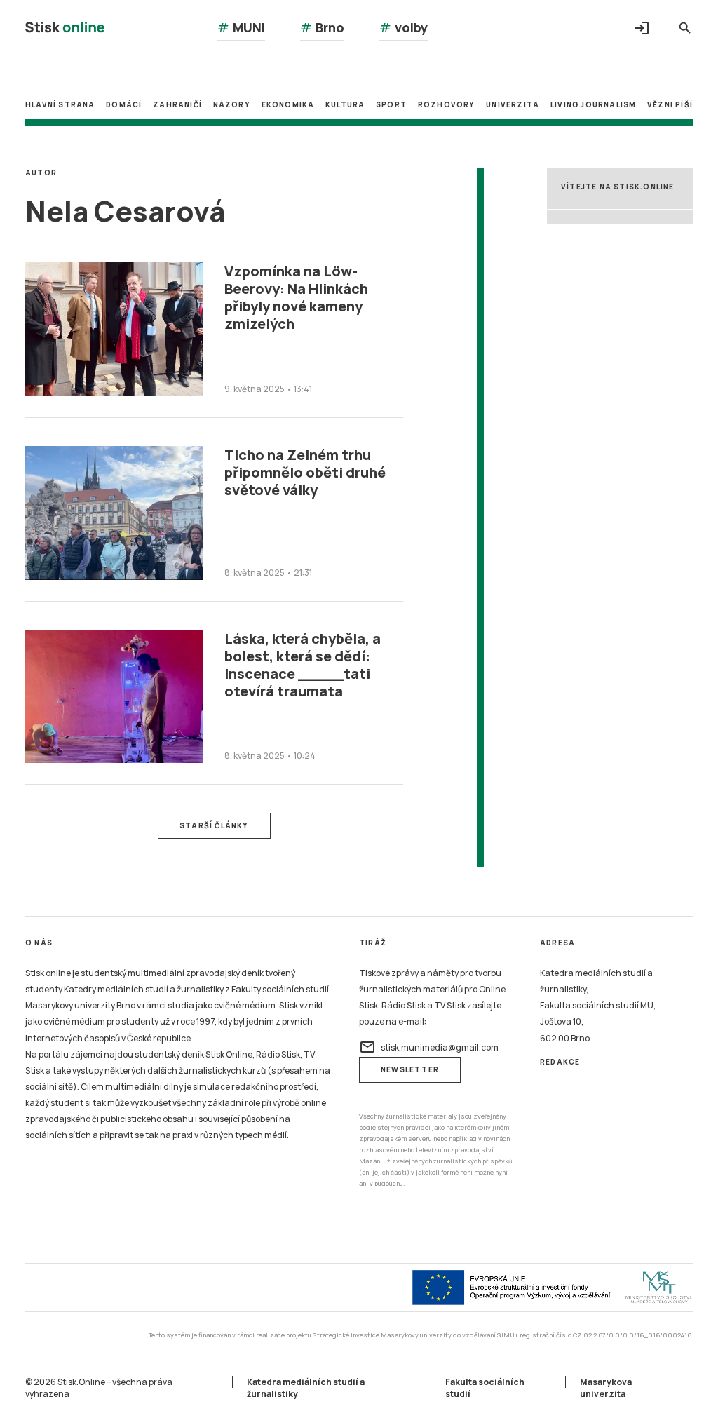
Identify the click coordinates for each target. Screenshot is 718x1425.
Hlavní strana (60, 104)
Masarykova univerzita (606, 1388)
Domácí (124, 104)
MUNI (241, 27)
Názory (231, 104)
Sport (391, 104)
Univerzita (512, 104)
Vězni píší (670, 104)
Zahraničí (177, 104)
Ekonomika (288, 104)
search (685, 28)
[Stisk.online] (64, 29)
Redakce (560, 1062)
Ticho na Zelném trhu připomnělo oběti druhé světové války (305, 472)
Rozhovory (446, 104)
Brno (322, 27)
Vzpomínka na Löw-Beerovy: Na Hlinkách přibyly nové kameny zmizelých (296, 297)
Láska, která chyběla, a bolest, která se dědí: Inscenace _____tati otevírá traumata (302, 665)
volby (403, 27)
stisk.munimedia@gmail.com (429, 1047)
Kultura (345, 104)
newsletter (410, 1069)
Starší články (214, 825)
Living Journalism (593, 104)
